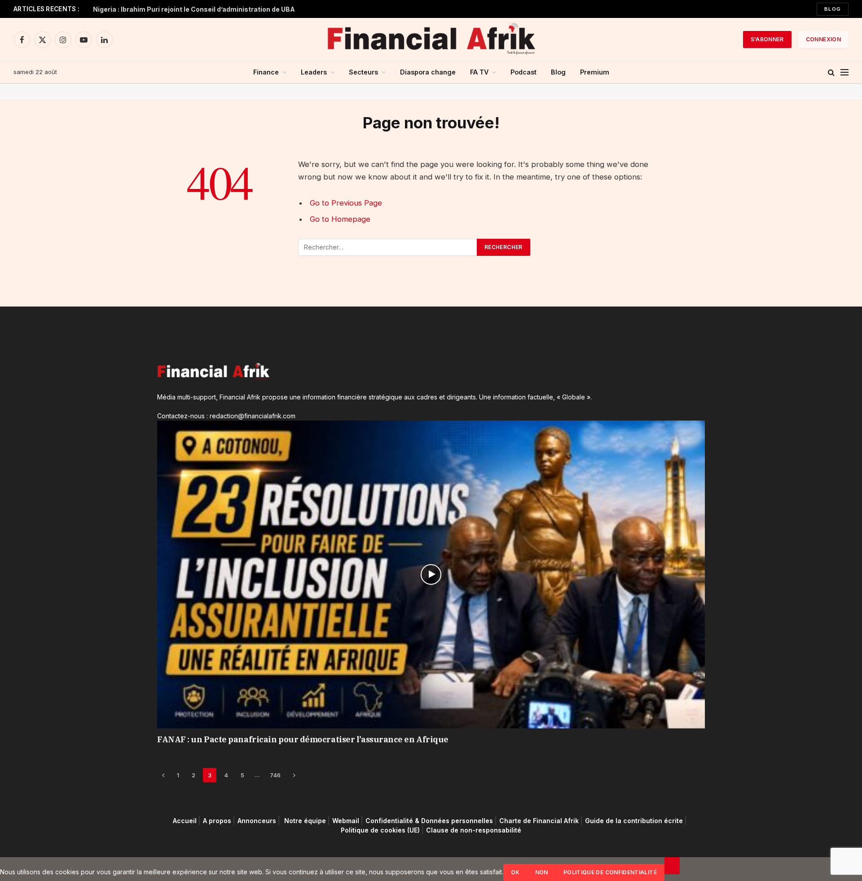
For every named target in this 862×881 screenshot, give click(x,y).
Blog (832, 9)
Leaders (314, 72)
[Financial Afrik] (431, 39)
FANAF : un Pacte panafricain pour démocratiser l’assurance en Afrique (303, 739)
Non (541, 872)
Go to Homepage (340, 219)
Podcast (523, 72)
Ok (515, 872)
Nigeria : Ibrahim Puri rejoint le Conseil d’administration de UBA (194, 9)
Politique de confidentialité (610, 872)
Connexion (823, 39)
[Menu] (844, 72)
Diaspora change (428, 72)
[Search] (831, 72)
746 (275, 775)
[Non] (672, 865)
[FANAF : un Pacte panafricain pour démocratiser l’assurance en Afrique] (431, 574)
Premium (594, 72)
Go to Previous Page (346, 202)
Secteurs (363, 72)
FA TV (479, 72)
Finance (266, 72)
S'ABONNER (767, 39)
